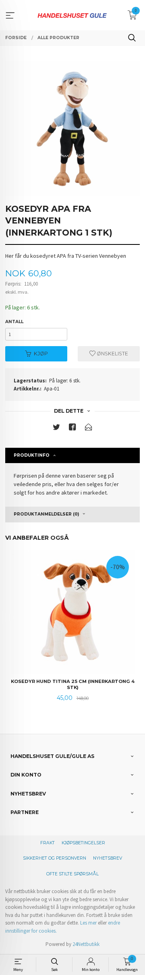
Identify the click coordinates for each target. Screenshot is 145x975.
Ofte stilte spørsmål (72, 874)
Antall (14, 321)
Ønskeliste (111, 354)
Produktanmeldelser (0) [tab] (46, 514)
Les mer (88, 922)
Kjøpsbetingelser (83, 843)
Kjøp (41, 354)
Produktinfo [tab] (32, 455)
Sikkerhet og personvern (54, 858)
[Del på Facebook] (72, 428)
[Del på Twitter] (56, 428)
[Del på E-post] (88, 428)
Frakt (47, 843)
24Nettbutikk (85, 944)
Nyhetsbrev (107, 858)
